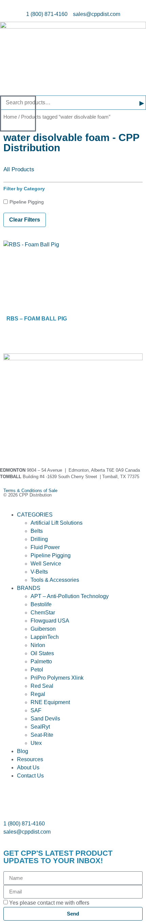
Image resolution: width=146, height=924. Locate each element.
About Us (28, 767)
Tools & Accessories (55, 580)
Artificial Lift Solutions (57, 523)
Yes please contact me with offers (49, 903)
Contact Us (30, 776)
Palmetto (41, 661)
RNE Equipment (50, 702)
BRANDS (28, 588)
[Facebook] (11, 445)
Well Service (46, 563)
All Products (18, 169)
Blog (22, 751)
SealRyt (40, 727)
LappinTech (45, 637)
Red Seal (42, 686)
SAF (36, 710)
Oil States (42, 653)
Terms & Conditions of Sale (32, 490)
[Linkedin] (30, 445)
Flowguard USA (50, 621)
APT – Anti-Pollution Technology (70, 596)
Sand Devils (45, 718)
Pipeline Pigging (27, 202)
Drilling (39, 539)
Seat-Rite (42, 735)
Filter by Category (24, 188)
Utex (36, 743)
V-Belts (39, 572)
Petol (37, 670)
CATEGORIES (35, 515)
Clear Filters (24, 220)
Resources (30, 759)
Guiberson (43, 629)
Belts (37, 531)
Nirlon (38, 645)
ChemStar (43, 612)
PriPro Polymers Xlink (57, 678)
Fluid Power (45, 547)
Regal (38, 694)
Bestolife (41, 604)
